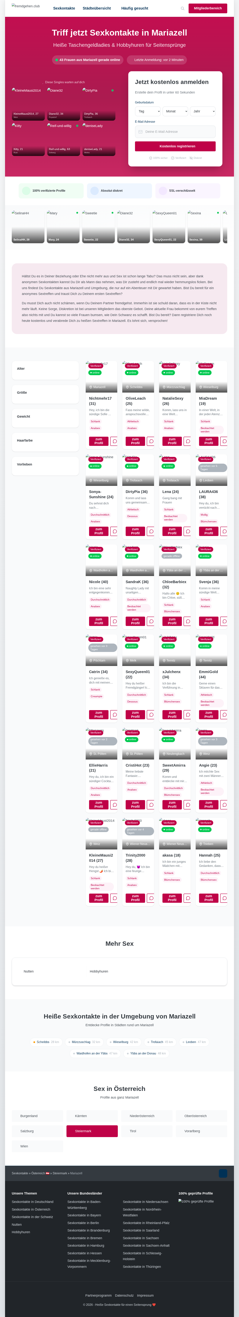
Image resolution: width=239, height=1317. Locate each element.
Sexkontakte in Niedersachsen (145, 1202)
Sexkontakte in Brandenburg (88, 1230)
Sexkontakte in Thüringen (142, 1267)
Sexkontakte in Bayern (84, 1215)
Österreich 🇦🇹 (40, 1173)
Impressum (145, 1295)
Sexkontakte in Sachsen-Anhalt (146, 1245)
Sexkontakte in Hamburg (85, 1245)
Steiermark (60, 1173)
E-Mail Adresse (145, 121)
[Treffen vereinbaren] (115, 441)
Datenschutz (124, 1295)
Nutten (17, 1224)
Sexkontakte (64, 8)
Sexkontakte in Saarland (141, 1230)
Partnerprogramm (98, 1295)
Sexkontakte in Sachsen (141, 1238)
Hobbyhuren (21, 1232)
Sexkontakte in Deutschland (32, 1202)
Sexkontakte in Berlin (83, 1223)
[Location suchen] (183, 8)
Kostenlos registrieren (177, 146)
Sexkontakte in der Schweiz (32, 1217)
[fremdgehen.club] (26, 8)
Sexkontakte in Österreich (31, 1209)
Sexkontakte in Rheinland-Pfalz (146, 1223)
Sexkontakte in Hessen (84, 1253)
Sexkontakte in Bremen (84, 1238)
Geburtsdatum (144, 102)
